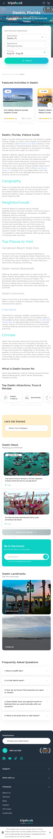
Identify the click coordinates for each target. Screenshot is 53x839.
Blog (4, 801)
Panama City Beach (28, 144)
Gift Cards (6, 809)
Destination (6, 74)
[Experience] (45, 44)
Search (29, 61)
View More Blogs (24, 532)
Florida (15, 74)
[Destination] (45, 37)
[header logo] (15, 3)
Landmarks (7, 813)
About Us (6, 793)
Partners (6, 797)
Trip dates (10, 51)
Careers (5, 805)
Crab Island (9, 309)
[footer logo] (26, 820)
